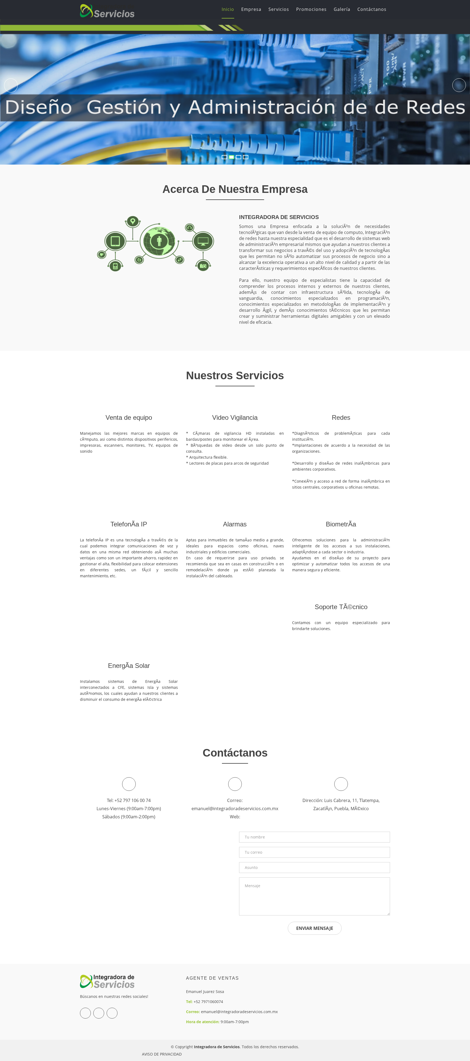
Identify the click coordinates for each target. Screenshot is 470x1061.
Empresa (251, 9)
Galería (342, 9)
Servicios (278, 9)
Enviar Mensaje (314, 928)
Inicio (228, 9)
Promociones (311, 9)
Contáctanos (371, 9)
